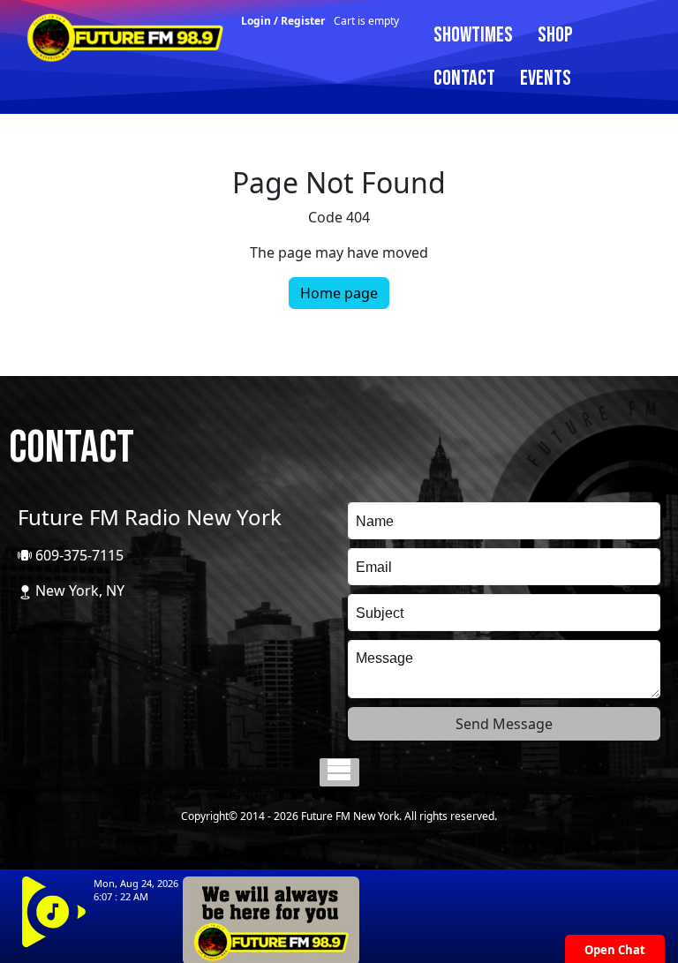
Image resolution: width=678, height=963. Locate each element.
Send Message (504, 724)
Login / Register (283, 20)
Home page (339, 293)
